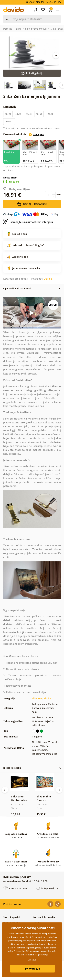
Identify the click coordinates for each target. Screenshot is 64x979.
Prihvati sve (32, 968)
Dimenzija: (10, 106)
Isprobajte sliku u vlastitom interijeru (31, 221)
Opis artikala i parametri (17, 288)
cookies (11, 944)
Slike (18, 28)
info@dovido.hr (49, 888)
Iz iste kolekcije (12, 767)
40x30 (18, 113)
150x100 (9, 121)
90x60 (39, 113)
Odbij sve (32, 959)
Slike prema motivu (36, 28)
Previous (5, 790)
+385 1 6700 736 (17, 888)
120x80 (49, 113)
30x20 (8, 113)
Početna (7, 28)
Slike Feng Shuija (41, 698)
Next (56, 55)
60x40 (29, 113)
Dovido (48, 278)
